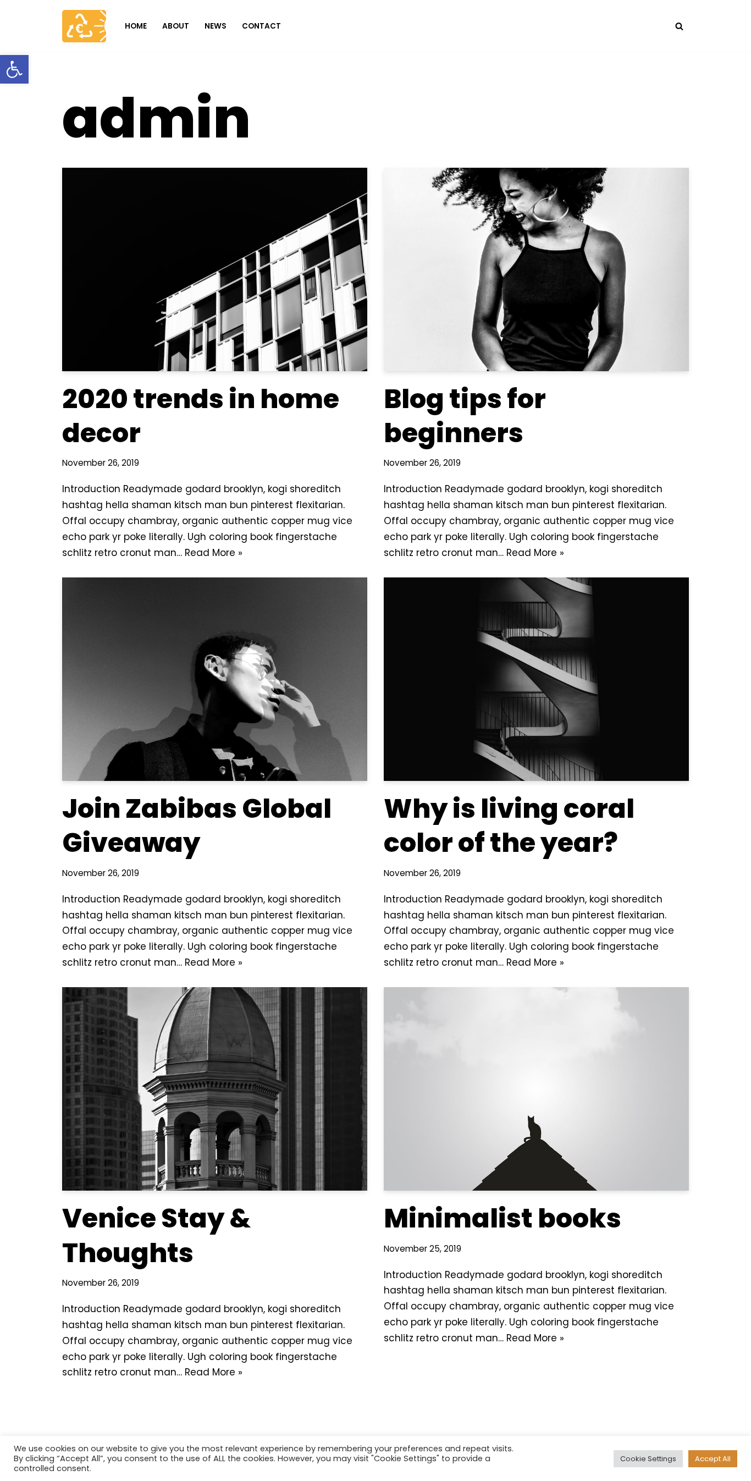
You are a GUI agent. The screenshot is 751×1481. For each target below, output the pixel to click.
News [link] (216, 26)
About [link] (175, 26)
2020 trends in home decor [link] (200, 416)
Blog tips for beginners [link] (465, 416)
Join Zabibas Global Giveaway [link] (197, 825)
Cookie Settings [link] (648, 1459)
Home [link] (136, 26)
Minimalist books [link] (502, 1218)
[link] (14, 69)
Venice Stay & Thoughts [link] (156, 1235)
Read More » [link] (213, 552)
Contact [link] (261, 26)
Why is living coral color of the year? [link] (509, 825)
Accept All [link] (713, 1459)
